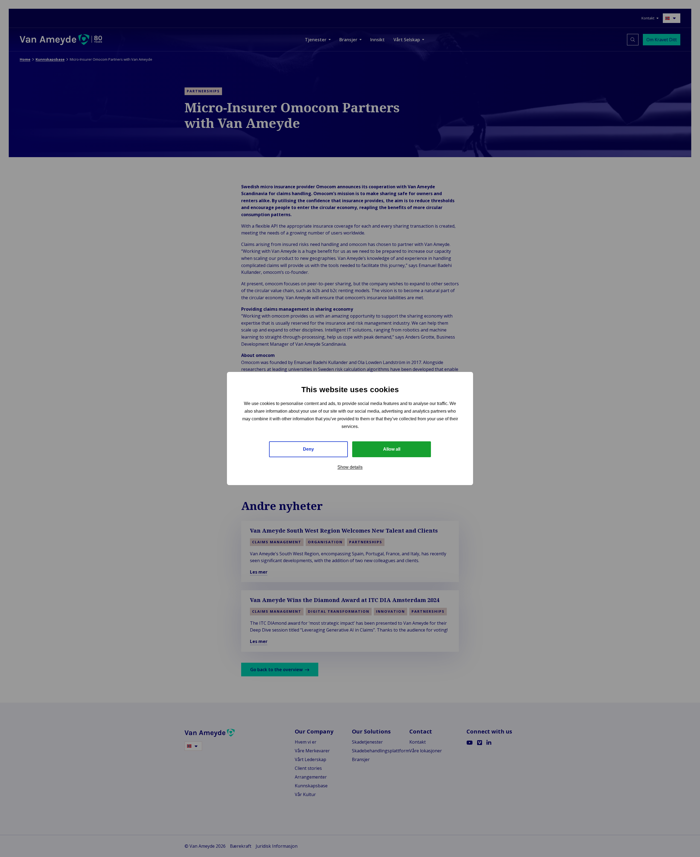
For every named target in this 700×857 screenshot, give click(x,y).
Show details (350, 467)
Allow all (391, 449)
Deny (308, 449)
